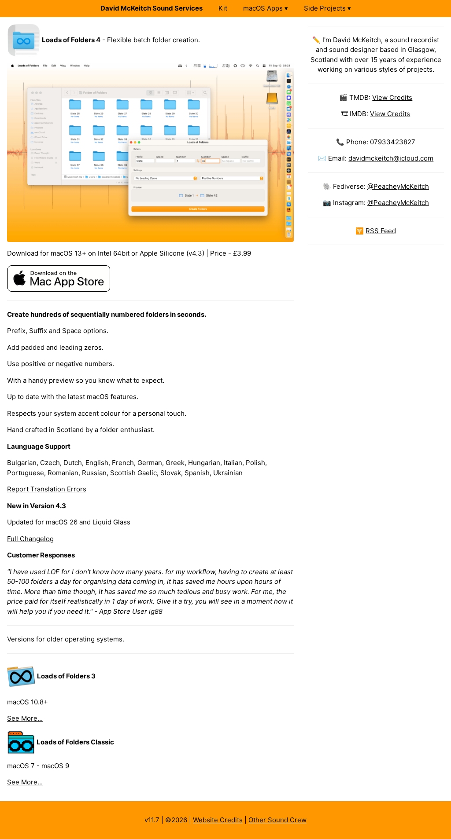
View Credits (392, 97)
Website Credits (218, 820)
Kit (222, 8)
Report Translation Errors (46, 489)
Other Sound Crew (277, 820)
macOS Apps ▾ (265, 8)
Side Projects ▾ (327, 8)
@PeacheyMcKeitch (398, 186)
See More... (25, 718)
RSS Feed (381, 231)
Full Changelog (30, 539)
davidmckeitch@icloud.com (390, 158)
